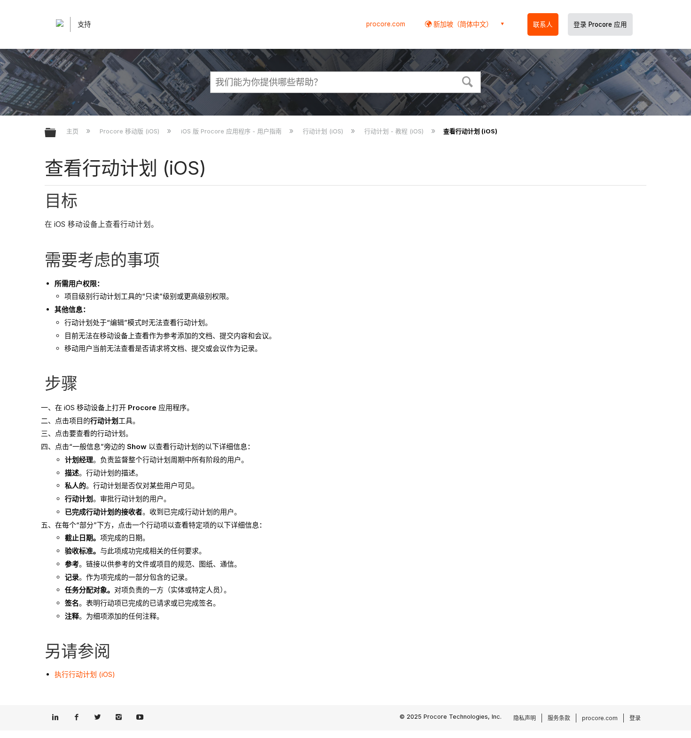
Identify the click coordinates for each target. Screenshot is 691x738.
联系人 (543, 24)
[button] (468, 81)
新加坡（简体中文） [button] (462, 24)
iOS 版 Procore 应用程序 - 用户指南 (232, 131)
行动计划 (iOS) (324, 131)
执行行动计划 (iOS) (85, 674)
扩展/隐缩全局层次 (56, 133)
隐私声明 (524, 718)
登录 (635, 718)
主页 (73, 131)
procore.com (385, 24)
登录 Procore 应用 (600, 24)
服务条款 (559, 718)
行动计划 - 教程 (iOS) (394, 131)
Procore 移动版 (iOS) (130, 131)
